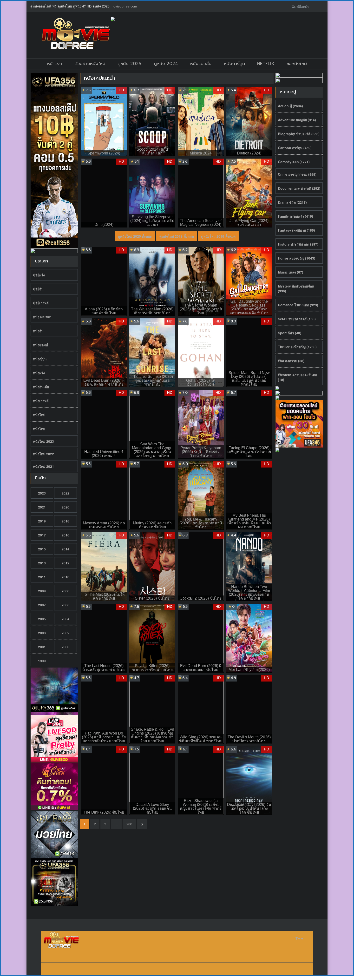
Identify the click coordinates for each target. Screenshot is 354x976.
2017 (42, 535)
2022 (65, 493)
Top (299, 939)
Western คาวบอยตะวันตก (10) (297, 377)
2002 (65, 632)
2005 (42, 618)
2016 (65, 535)
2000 (65, 646)
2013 (42, 563)
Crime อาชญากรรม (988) (297, 174)
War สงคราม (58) (291, 360)
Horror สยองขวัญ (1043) (296, 258)
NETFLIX (265, 63)
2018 (65, 521)
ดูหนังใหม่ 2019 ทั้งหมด (176, 236)
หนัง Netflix (42, 316)
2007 (42, 604)
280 (129, 824)
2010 (65, 577)
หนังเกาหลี (41, 400)
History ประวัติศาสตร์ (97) (298, 244)
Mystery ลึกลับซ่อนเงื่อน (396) (296, 288)
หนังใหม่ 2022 (43, 453)
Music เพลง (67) (290, 272)
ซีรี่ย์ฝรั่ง (39, 275)
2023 (42, 493)
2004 (65, 618)
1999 (42, 660)
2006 (65, 604)
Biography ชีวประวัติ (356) (299, 133)
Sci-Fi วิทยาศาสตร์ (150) (297, 318)
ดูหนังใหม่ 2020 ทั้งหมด (135, 236)
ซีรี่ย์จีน (38, 289)
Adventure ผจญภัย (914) (297, 119)
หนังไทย (39, 428)
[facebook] (280, 6)
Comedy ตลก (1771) (294, 161)
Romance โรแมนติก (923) (298, 304)
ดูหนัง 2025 (129, 63)
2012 (65, 563)
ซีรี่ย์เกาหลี (41, 303)
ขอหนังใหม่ (297, 63)
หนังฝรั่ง (39, 372)
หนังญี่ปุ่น (40, 358)
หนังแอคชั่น (200, 63)
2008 (65, 590)
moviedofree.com (124, 6)
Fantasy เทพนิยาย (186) (296, 230)
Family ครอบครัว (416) (295, 216)
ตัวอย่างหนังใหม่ (89, 63)
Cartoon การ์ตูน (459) (295, 147)
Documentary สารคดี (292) (299, 188)
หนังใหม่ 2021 (43, 466)
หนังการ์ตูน (234, 63)
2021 (42, 507)
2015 (42, 549)
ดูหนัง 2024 (166, 63)
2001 (42, 646)
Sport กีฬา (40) (289, 332)
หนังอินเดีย (41, 386)
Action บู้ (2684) (290, 105)
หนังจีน (38, 330)
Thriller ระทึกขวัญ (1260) (297, 346)
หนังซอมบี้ (40, 344)
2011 (42, 577)
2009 (42, 590)
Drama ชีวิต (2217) (292, 202)
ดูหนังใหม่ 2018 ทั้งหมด (218, 236)
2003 (42, 632)
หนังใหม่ (39, 414)
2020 (65, 507)
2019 (42, 521)
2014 (65, 549)
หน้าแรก (54, 63)
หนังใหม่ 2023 (43, 441)
